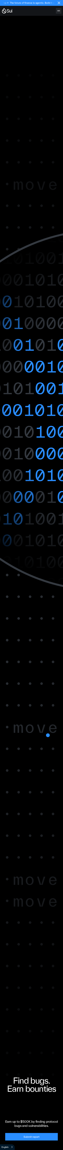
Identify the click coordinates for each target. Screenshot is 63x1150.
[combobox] (7, 1147)
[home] (7, 10)
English (5, 1147)
